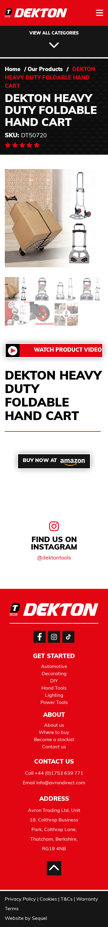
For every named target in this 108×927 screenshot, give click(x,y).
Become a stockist (54, 740)
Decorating (54, 674)
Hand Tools (54, 688)
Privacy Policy (20, 899)
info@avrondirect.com (60, 783)
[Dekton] (36, 17)
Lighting (54, 695)
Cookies (48, 899)
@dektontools (54, 558)
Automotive (54, 666)
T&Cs (67, 899)
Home (12, 70)
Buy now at (40, 460)
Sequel (39, 918)
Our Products (45, 70)
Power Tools (54, 702)
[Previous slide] (17, 572)
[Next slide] (91, 572)
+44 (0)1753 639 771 (59, 773)
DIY (54, 681)
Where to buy (54, 732)
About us (54, 725)
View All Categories (54, 33)
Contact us (54, 747)
